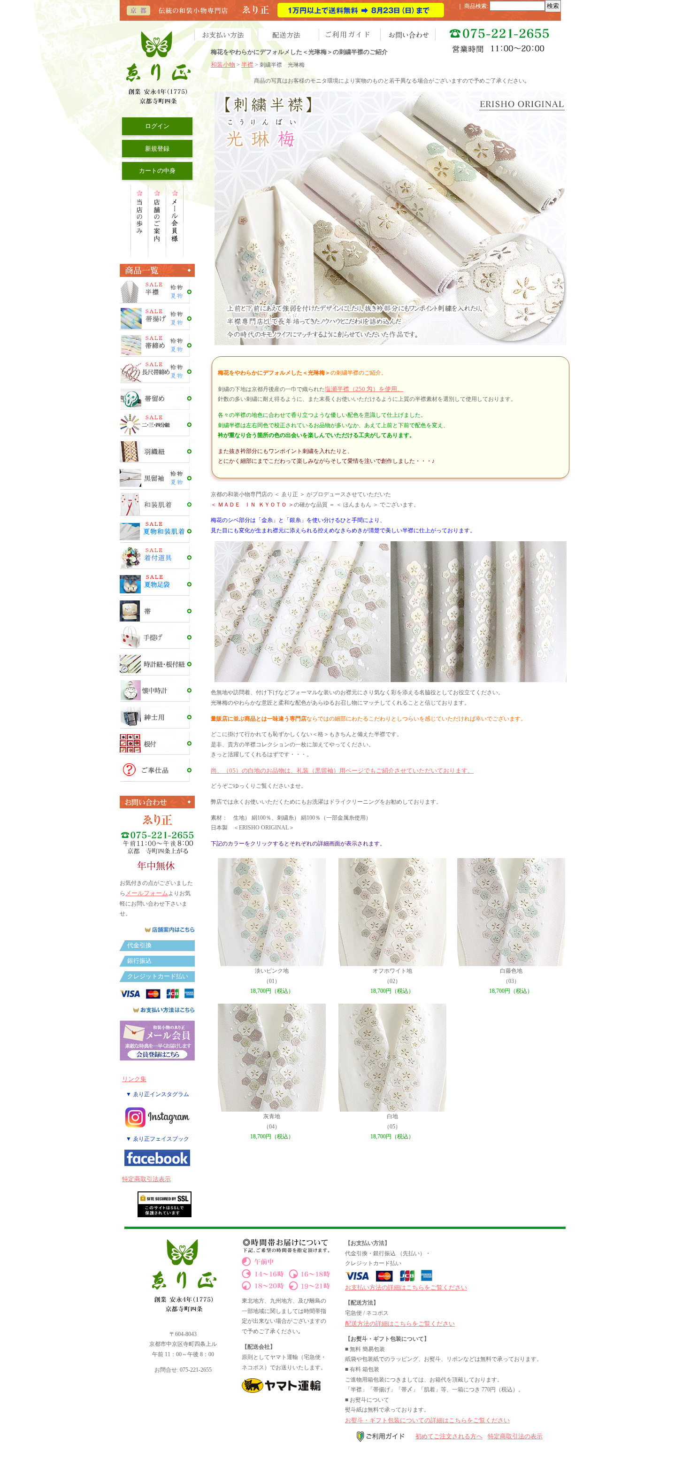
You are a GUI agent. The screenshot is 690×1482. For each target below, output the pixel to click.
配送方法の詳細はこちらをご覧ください (400, 1323)
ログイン (157, 126)
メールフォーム (146, 893)
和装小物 (223, 64)
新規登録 (157, 148)
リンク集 (134, 1079)
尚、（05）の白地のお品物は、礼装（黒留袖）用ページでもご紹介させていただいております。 (342, 770)
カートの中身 (157, 170)
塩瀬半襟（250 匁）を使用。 (364, 388)
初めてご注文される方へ (449, 1436)
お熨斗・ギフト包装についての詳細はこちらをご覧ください (427, 1420)
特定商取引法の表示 (515, 1436)
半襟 (247, 64)
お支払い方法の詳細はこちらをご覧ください (406, 1287)
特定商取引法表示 (146, 1179)
